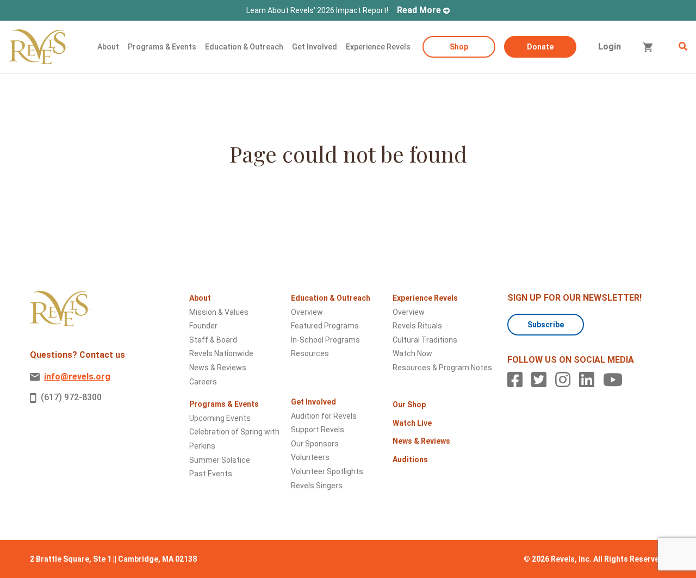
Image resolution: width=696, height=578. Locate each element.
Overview (307, 312)
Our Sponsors (315, 443)
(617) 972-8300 (71, 397)
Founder (203, 325)
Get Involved (314, 46)
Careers (203, 381)
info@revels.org (77, 376)
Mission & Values (218, 312)
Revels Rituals (417, 325)
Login (609, 46)
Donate (540, 46)
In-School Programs (325, 339)
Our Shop (409, 404)
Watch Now (412, 353)
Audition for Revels (324, 416)
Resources (310, 353)
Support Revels (317, 429)
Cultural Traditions (425, 339)
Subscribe (545, 324)
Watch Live (412, 423)
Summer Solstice (219, 460)
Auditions (410, 459)
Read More (419, 10)
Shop (459, 46)
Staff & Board (213, 339)
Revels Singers (317, 485)
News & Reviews (217, 367)
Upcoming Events (220, 418)
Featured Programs (325, 325)
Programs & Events (162, 46)
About (108, 46)
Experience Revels (378, 46)
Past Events (210, 473)
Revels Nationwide (221, 353)
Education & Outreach (244, 46)
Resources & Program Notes (442, 367)
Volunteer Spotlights (327, 471)
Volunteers (310, 457)
